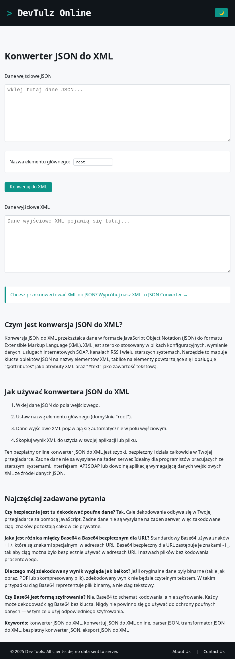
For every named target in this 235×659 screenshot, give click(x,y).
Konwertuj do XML (28, 186)
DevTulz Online (54, 12)
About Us (182, 651)
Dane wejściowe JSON (28, 76)
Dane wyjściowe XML (27, 207)
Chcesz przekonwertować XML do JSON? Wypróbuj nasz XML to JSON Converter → (99, 294)
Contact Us (214, 651)
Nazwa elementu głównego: (40, 162)
